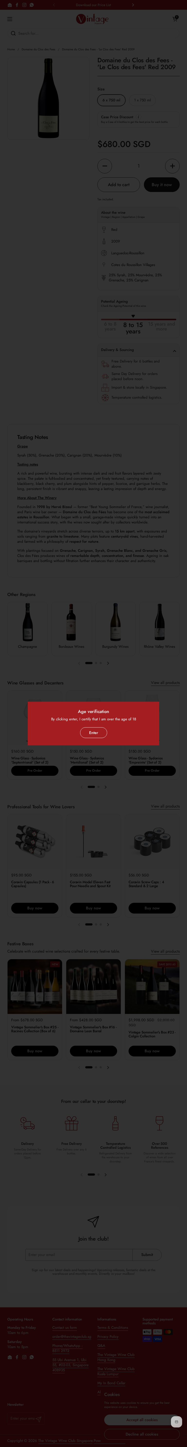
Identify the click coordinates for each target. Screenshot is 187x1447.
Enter (93, 732)
